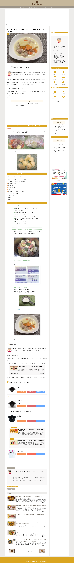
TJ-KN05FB (19, 416)
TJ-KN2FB (19, 402)
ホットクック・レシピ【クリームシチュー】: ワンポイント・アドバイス (26, 103)
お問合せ (41, 559)
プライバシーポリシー (35, 559)
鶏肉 (17, 486)
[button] (66, 29)
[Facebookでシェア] (10, 489)
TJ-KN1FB (19, 387)
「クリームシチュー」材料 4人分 (19, 105)
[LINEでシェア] (14, 489)
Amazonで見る (21, 391)
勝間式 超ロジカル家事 (21, 451)
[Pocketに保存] (12, 489)
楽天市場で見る (31, 391)
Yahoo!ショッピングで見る (40, 391)
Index (25, 101)
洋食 (8, 486)
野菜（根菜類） (13, 486)
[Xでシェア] (8, 489)
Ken (14, 470)
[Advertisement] (37, 17)
